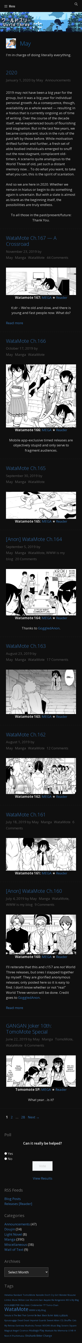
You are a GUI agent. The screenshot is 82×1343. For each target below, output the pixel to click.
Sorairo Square (68, 1325)
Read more (14, 323)
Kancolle (40, 1295)
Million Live (23, 1300)
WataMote (36, 257)
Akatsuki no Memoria (56, 1330)
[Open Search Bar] (76, 4)
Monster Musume (67, 1295)
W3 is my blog (72, 1300)
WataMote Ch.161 (26, 814)
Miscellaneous (15, 1244)
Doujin (9, 1229)
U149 (70, 1330)
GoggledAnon (49, 628)
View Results (42, 1178)
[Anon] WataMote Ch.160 (34, 890)
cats (74, 1320)
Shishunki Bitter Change (38, 1335)
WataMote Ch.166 (26, 340)
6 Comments (34, 1045)
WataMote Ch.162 (26, 734)
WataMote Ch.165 (26, 468)
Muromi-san (36, 1299)
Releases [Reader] (18, 1203)
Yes (10, 1153)
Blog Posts (12, 1198)
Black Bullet (47, 1315)
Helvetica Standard (13, 1295)
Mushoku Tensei (33, 1325)
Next (33, 1117)
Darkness (20, 1325)
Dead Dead (23, 1320)
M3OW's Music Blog (51, 1325)
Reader (61, 297)
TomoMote (63, 1039)
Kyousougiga (10, 1320)
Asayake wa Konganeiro (54, 1300)
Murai (15, 1300)
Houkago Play (36, 1330)
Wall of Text (13, 1249)
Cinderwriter (36, 1305)
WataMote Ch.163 (26, 645)
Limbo (7, 1300)
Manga (20, 257)
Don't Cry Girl (52, 1295)
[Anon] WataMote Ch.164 (34, 539)
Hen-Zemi (25, 1305)
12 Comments (57, 748)
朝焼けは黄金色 (61, 1315)
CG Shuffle (65, 1320)
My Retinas (9, 1325)
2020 (11, 72)
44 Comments (57, 257)
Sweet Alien (53, 1320)
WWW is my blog (19, 904)
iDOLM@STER (12, 1305)
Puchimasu (18, 1335)
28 (23, 1117)
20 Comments (26, 559)
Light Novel (13, 1234)
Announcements (58, 80)
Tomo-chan (52, 1305)
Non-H (7, 1335)
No (10, 1158)
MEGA (47, 297)
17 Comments (57, 659)
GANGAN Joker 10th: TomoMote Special (29, 1028)
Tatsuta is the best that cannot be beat (22, 1315)
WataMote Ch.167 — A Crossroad (31, 240)
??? (44, 1305)
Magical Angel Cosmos (16, 1330)
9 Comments (44, 904)
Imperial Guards (38, 1320)
